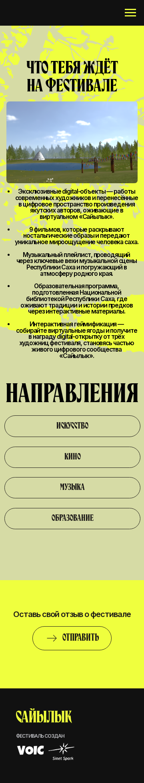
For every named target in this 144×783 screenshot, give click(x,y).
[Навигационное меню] (130, 13)
